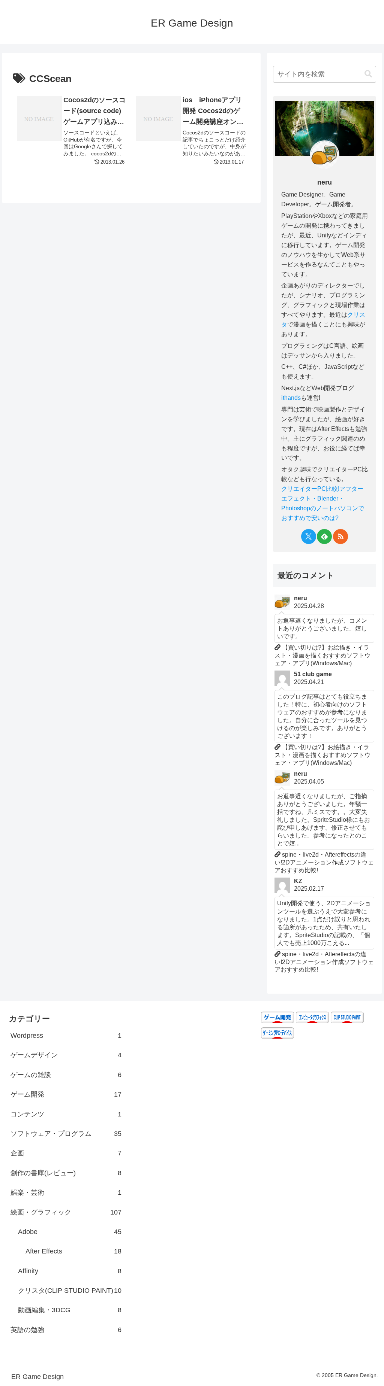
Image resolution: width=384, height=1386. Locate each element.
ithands (291, 397)
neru (324, 182)
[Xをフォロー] (308, 536)
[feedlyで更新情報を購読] (324, 536)
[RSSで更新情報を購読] (340, 536)
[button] (368, 74)
